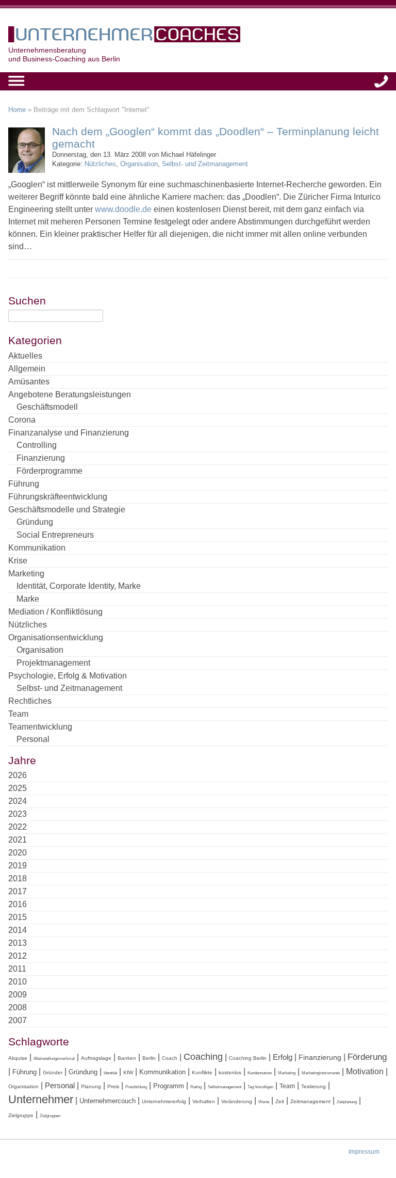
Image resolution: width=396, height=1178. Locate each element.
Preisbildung (136, 1087)
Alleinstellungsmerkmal (54, 1058)
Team (18, 713)
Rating (196, 1087)
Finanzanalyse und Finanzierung (68, 432)
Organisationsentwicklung (55, 637)
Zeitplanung (347, 1102)
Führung (23, 483)
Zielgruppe (21, 1115)
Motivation (365, 1071)
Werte (263, 1102)
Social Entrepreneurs (55, 534)
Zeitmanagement (310, 1101)
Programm (168, 1086)
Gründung (34, 522)
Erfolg (282, 1057)
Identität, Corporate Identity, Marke (78, 586)
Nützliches (100, 164)
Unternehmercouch (107, 1101)
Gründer (52, 1072)
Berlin (149, 1058)
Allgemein (26, 368)
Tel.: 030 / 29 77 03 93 (381, 81)
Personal (33, 739)
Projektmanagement (53, 662)
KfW (128, 1072)
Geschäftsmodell (47, 406)
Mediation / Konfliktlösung (55, 611)
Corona (22, 419)
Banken (127, 1058)
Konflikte (202, 1072)
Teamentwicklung (40, 726)
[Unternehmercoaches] (198, 36)
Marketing (26, 573)
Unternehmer (40, 1099)
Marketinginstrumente (321, 1073)
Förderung (367, 1057)
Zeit (279, 1101)
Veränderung (236, 1101)
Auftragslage (96, 1058)
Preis (113, 1086)
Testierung (313, 1086)
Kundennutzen (260, 1073)
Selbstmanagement (224, 1087)
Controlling (36, 445)
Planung (91, 1086)
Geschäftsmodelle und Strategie (66, 509)
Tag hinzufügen (260, 1087)
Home (17, 110)
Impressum (364, 1151)
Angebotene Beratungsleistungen (69, 394)
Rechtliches (30, 701)
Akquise (17, 1058)
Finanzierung (40, 458)
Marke (27, 598)
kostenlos (230, 1072)
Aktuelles (25, 355)
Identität (110, 1073)
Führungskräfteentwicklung (57, 496)
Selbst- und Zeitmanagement (205, 164)
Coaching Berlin (248, 1058)
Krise (17, 560)
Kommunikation (36, 547)
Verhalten (203, 1101)
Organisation (139, 164)
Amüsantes (29, 381)
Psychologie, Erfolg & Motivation (67, 675)
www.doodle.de (123, 209)
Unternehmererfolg (164, 1101)
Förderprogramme (49, 470)
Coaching (203, 1057)
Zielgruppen (50, 1116)
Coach (169, 1058)
